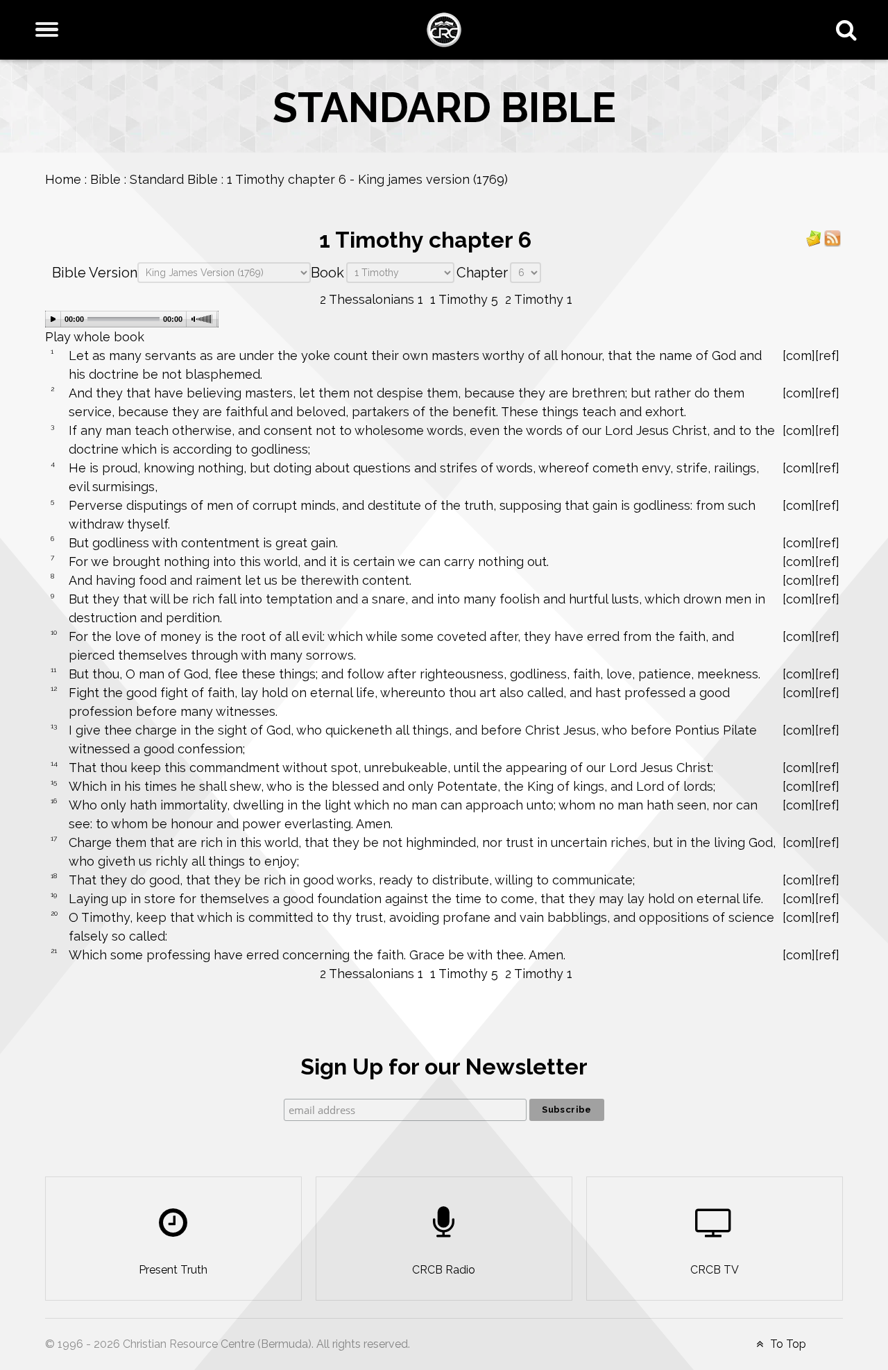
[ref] (827, 355)
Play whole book (94, 336)
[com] (799, 355)
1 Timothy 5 (464, 299)
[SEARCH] (849, 30)
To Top (786, 1344)
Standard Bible (174, 179)
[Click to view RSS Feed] (832, 237)
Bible (105, 179)
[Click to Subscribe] (813, 237)
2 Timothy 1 (538, 299)
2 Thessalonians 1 (371, 299)
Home (63, 179)
